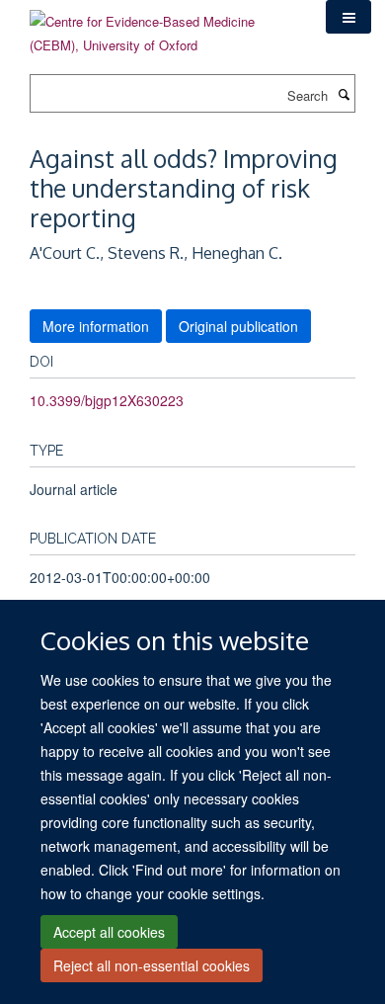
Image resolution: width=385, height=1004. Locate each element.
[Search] (343, 94)
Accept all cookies (109, 932)
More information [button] (95, 326)
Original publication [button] (238, 326)
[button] (348, 17)
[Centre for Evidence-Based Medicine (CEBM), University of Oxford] (163, 26)
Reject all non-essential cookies (151, 965)
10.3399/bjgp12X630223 (107, 400)
